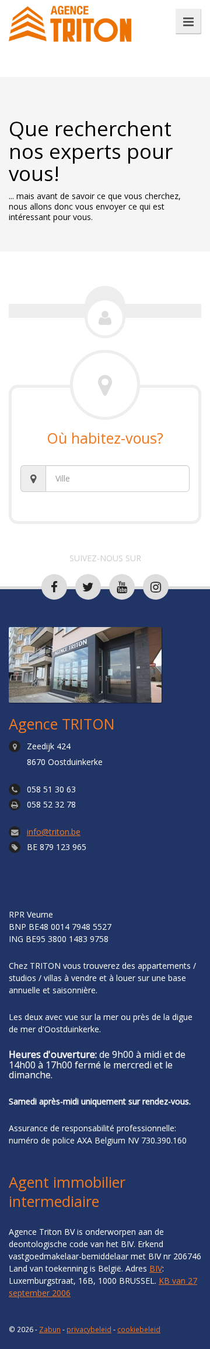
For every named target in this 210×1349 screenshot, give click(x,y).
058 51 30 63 (51, 789)
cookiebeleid (138, 1329)
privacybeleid (88, 1329)
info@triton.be (53, 831)
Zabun (50, 1329)
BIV (155, 1268)
